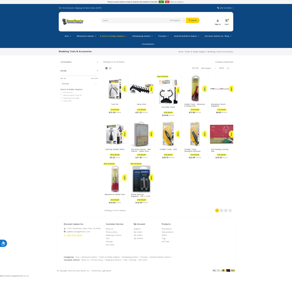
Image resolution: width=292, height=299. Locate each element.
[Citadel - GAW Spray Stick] (141, 89)
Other (67, 101)
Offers (164, 235)
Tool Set (115, 104)
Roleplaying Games (141, 36)
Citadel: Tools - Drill (168, 149)
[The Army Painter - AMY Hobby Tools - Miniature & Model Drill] (195, 89)
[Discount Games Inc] (72, 22)
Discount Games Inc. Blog (217, 36)
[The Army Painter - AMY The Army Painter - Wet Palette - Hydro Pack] (141, 134)
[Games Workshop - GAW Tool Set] (114, 89)
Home (180, 52)
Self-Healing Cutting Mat (219, 150)
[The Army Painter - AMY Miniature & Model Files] (114, 179)
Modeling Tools (71, 98)
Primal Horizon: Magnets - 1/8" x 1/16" (141, 195)
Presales (162, 36)
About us (109, 229)
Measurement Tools (72, 95)
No (167, 2)
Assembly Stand (168, 107)
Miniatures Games (85, 36)
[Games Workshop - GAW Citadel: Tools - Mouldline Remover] (195, 134)
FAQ (107, 238)
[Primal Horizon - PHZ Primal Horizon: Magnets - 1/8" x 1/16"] (141, 179)
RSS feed (165, 241)
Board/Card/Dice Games (185, 36)
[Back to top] (285, 292)
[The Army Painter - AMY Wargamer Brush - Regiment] (221, 89)
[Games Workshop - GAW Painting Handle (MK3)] (114, 134)
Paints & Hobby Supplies (113, 36)
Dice (67, 36)
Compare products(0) (224, 62)
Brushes (67, 92)
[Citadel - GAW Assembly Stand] (168, 92)
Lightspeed (106, 271)
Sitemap (109, 241)
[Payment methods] (232, 270)
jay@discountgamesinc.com (78, 232)
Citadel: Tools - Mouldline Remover (192, 150)
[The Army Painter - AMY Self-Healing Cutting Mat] (221, 134)
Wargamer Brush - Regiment (219, 105)
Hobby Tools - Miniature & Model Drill (194, 105)
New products (167, 232)
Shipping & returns (113, 235)
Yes (161, 2)
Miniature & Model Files (115, 194)
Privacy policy (111, 232)
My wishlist (138, 238)
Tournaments (148, 44)
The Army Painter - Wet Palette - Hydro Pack (141, 150)
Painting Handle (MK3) (114, 149)
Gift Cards (110, 245)
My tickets (138, 235)
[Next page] (230, 210)
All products (167, 229)
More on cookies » (177, 2)
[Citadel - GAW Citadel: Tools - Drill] (168, 134)
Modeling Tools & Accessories (220, 52)
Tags (164, 238)
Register (137, 229)
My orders (138, 232)
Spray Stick (141, 104)
